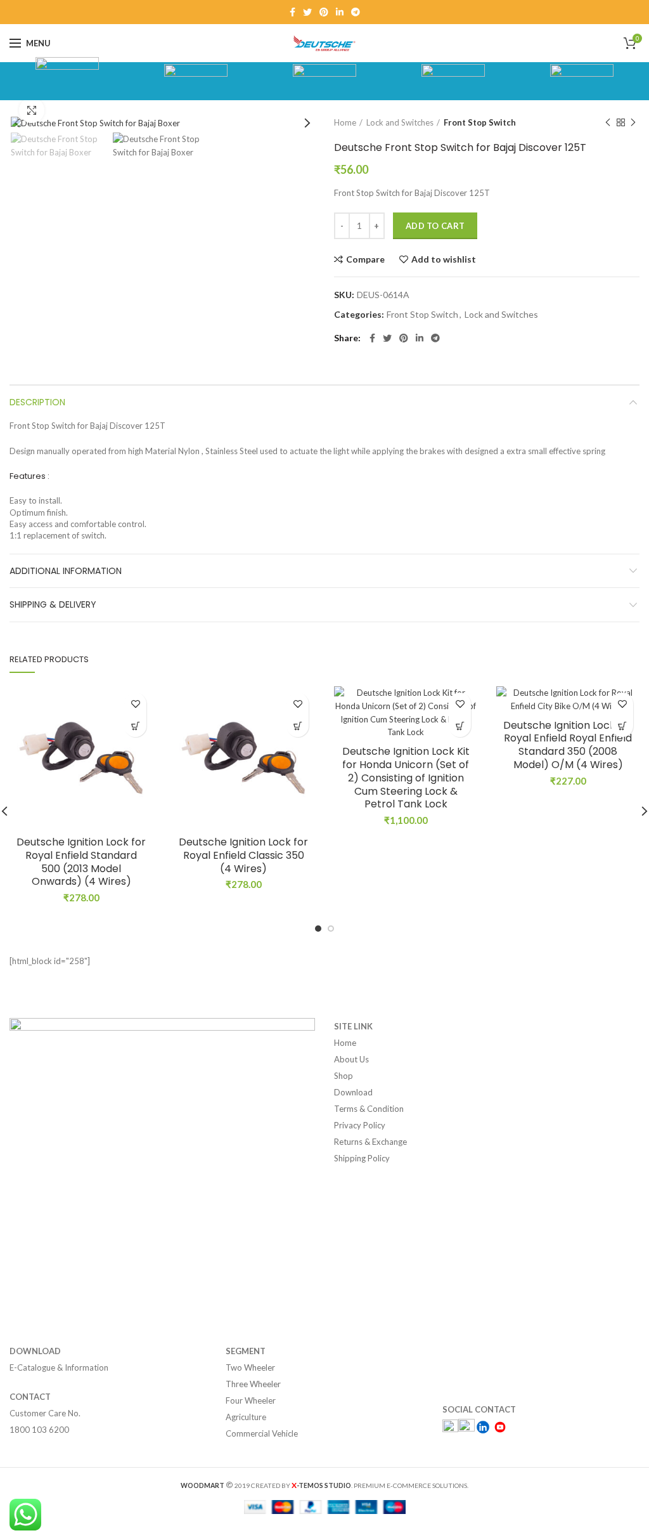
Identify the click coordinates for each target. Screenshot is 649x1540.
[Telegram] (355, 12)
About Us (351, 1059)
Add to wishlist (443, 259)
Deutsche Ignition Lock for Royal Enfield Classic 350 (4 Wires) (243, 855)
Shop (343, 1076)
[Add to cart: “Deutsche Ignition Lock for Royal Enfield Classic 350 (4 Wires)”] (297, 726)
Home (345, 122)
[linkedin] (339, 12)
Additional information (66, 570)
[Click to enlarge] (31, 110)
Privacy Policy (359, 1125)
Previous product (607, 122)
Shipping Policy (362, 1158)
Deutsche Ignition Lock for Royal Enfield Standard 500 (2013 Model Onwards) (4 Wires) (81, 862)
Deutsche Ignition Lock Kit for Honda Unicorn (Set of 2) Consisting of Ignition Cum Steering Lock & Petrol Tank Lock (406, 778)
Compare (365, 259)
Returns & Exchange (370, 1142)
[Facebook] (292, 12)
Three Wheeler (253, 1384)
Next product (633, 122)
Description (37, 402)
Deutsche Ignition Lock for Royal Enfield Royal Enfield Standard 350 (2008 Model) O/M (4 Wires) (568, 745)
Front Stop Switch (480, 122)
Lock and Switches (400, 122)
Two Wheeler (250, 1367)
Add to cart (435, 226)
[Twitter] (307, 12)
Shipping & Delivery (53, 604)
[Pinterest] (324, 12)
